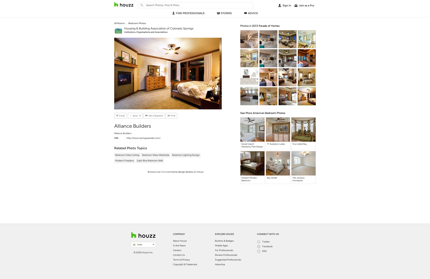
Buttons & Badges (224, 240)
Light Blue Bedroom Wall (150, 160)
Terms (176, 259)
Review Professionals (226, 255)
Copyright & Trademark (185, 264)
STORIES (226, 13)
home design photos (182, 171)
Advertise (220, 264)
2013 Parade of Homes (266, 25)
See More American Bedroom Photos (262, 113)
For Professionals (224, 250)
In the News (179, 245)
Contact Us (179, 255)
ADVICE (253, 13)
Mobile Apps (221, 245)
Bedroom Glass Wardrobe (155, 155)
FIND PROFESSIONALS (190, 13)
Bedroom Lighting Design (186, 155)
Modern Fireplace (124, 160)
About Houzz (180, 240)
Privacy (186, 259)
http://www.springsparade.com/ (143, 138)
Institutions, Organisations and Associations (145, 32)
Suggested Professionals (228, 259)
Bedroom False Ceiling (127, 155)
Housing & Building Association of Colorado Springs (158, 28)
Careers (177, 250)
